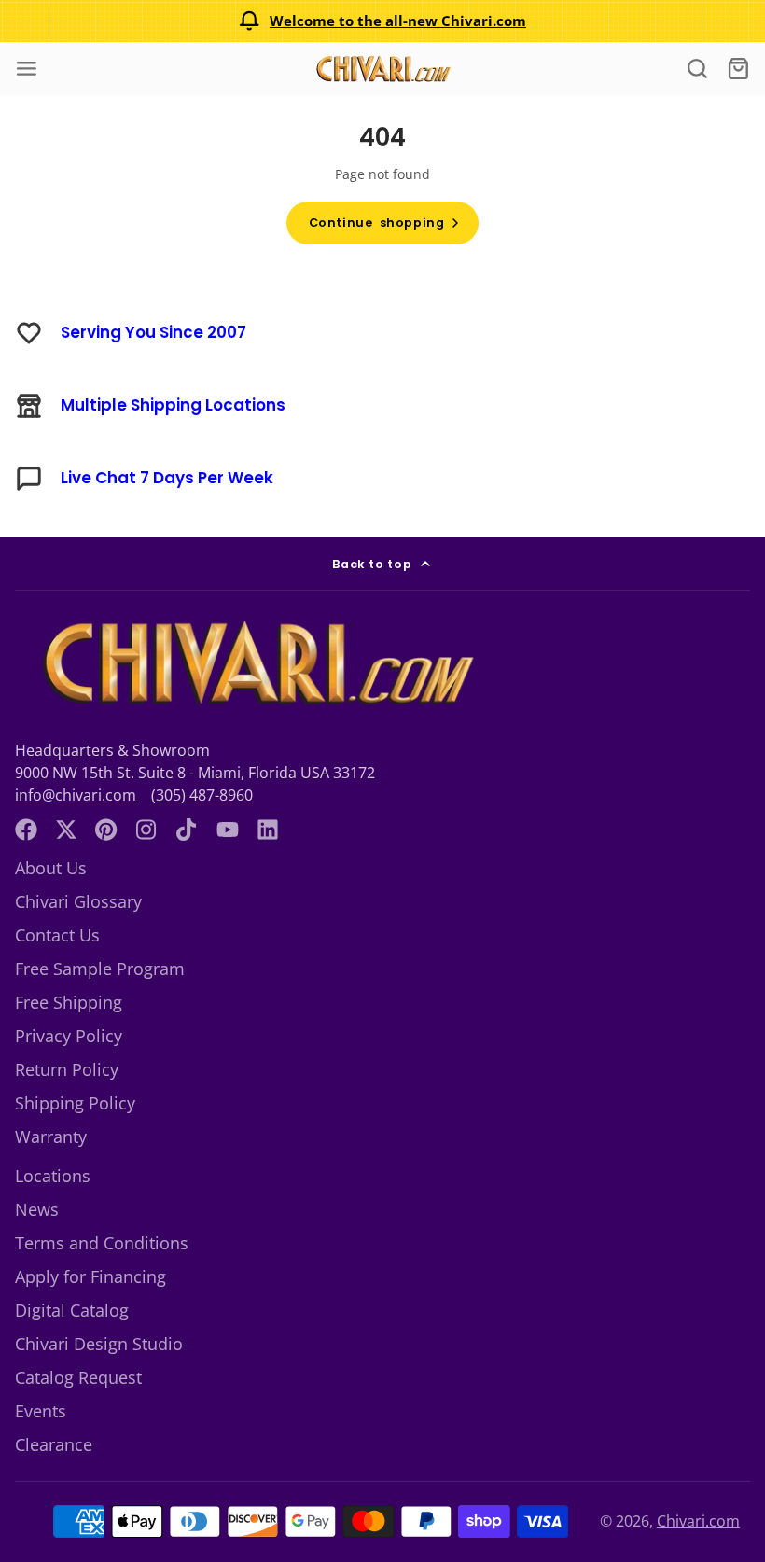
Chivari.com (698, 1521)
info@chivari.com (75, 795)
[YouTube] (227, 829)
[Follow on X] (66, 829)
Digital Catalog (72, 1310)
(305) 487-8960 (202, 795)
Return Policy (66, 1069)
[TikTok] (187, 829)
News (37, 1209)
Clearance (53, 1444)
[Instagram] (147, 829)
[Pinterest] (106, 829)
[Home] (382, 68)
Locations (52, 1176)
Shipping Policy (75, 1103)
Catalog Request (78, 1377)
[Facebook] (26, 829)
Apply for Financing (90, 1276)
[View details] (254, 663)
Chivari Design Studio (99, 1343)
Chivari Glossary (78, 901)
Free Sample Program (100, 968)
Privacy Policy (68, 1036)
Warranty (51, 1136)
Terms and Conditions (101, 1243)
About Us (51, 868)
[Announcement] (382, 21)
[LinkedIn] (268, 829)
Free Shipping (68, 1002)
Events (40, 1411)
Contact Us (57, 935)
